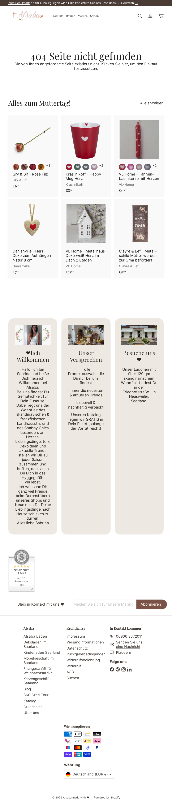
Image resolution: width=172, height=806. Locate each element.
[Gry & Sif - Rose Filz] (32, 153)
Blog (27, 689)
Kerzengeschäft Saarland (36, 681)
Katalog (29, 701)
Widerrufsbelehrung (83, 660)
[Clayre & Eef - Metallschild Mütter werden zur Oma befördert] (139, 239)
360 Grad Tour (35, 695)
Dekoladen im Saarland (35, 644)
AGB (70, 672)
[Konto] (150, 16)
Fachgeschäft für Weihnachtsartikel (38, 670)
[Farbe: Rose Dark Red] (32, 167)
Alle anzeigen (152, 103)
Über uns (31, 713)
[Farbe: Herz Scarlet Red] (69, 167)
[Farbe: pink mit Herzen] (130, 167)
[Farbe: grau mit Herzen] (147, 167)
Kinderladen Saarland (41, 652)
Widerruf (73, 666)
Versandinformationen (85, 642)
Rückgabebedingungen (86, 654)
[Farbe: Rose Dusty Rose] (24, 167)
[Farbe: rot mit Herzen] (122, 167)
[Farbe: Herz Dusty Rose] (94, 167)
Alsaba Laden (35, 636)
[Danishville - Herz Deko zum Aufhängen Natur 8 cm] (32, 239)
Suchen (72, 678)
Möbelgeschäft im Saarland (38, 660)
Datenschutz (77, 648)
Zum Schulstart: (19, 3)
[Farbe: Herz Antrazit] (85, 167)
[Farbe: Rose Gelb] (41, 167)
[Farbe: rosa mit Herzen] (139, 167)
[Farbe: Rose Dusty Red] (16, 167)
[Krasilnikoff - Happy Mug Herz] (85, 156)
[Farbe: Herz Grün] (77, 167)
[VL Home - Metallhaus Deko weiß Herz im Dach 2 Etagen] (85, 239)
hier (124, 64)
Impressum (75, 636)
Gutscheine (33, 707)
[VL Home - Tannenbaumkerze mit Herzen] (139, 156)
